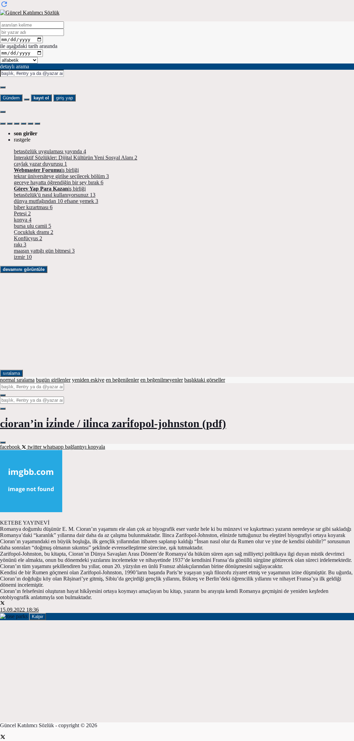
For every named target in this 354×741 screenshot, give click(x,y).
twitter (34, 447)
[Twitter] (3, 738)
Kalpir (37, 616)
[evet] (3, 395)
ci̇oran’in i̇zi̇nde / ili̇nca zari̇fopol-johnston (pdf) (113, 423)
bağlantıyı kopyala (85, 447)
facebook (10, 447)
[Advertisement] (177, 321)
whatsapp (54, 447)
